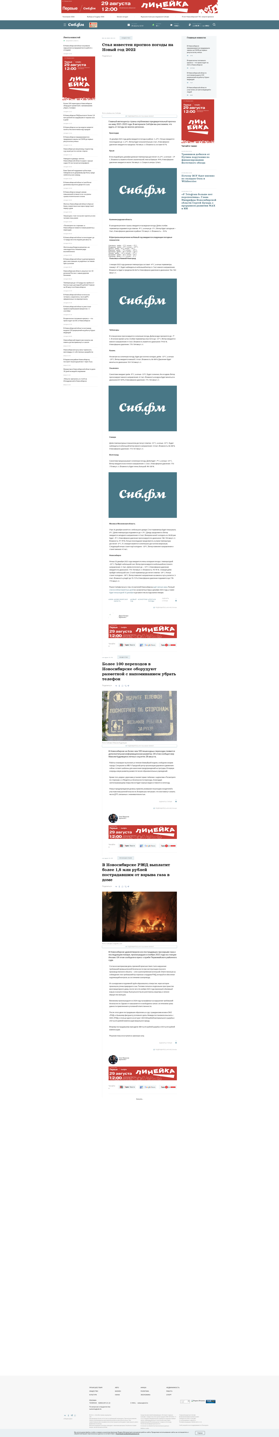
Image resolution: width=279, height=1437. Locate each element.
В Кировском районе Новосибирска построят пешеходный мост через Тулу (78, 360)
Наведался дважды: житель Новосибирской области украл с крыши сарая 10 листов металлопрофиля (78, 161)
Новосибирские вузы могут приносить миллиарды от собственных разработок (78, 351)
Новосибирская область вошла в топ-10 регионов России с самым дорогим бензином (78, 273)
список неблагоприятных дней (121, 590)
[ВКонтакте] (115, 686)
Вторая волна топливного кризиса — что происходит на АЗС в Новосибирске (78, 319)
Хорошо (200, 1433)
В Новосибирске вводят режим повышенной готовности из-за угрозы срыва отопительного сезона (77, 194)
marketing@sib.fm (95, 1409)
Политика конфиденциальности (150, 1424)
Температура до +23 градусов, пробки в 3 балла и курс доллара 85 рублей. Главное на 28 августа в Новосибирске (78, 285)
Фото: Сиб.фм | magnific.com (112, 943)
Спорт (169, 1395)
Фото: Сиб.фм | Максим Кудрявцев (114, 743)
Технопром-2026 (68, 16)
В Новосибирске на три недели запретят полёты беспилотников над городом (78, 128)
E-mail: (139, 1403)
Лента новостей (71, 37)
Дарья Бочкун (123, 616)
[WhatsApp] (122, 686)
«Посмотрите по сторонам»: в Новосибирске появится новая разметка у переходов (78, 227)
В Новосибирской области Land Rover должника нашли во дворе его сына (77, 183)
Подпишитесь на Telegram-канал (140, 116)
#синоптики (143, 599)
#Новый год (133, 600)
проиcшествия (125, 858)
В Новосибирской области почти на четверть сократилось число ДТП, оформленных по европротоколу (76, 297)
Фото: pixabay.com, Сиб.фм (111, 113)
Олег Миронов (124, 817)
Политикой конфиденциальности (127, 1434)
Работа (169, 1391)
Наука (117, 1395)
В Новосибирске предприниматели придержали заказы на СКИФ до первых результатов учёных (78, 139)
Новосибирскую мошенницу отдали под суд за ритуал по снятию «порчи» (78, 150)
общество (126, 38)
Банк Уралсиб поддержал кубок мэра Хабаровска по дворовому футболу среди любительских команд (79, 172)
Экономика (145, 1395)
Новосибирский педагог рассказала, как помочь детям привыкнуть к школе (78, 341)
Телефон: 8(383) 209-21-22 (99, 1403)
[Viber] (125, 686)
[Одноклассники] (119, 686)
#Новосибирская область (121, 600)
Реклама (92, 1400)
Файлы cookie (145, 1428)
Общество (93, 1391)
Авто (117, 1387)
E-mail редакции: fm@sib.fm (187, 1420)
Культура (93, 1395)
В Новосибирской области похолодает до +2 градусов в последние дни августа (78, 238)
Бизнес (118, 1391)
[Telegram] (128, 685)
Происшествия (95, 1387)
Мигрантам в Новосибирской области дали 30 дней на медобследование (79, 370)
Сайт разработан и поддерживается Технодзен (193, 1425)
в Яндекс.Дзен (68, 1419)
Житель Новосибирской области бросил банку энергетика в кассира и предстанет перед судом (78, 206)
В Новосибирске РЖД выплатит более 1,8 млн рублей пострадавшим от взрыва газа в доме (79, 117)
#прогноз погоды (152, 600)
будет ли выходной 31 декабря (121, 592)
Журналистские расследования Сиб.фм (155, 16)
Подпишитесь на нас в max (166, 607)
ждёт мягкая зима (160, 587)
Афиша (143, 1387)
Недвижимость (172, 1387)
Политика (145, 1391)
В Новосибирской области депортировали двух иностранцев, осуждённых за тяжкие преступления (79, 261)
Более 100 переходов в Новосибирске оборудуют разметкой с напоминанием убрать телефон (77, 105)
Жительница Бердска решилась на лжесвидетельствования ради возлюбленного (76, 249)
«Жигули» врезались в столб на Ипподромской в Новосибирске (75, 380)
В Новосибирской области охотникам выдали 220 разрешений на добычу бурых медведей (79, 330)
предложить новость (72, 40)
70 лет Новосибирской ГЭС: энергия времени (198, 16)
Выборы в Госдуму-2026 (95, 16)
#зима (111, 599)
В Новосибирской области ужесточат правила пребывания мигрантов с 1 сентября (77, 309)
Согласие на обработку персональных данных (155, 1426)
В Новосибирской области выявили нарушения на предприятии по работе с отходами (78, 48)
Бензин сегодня (122, 16)
